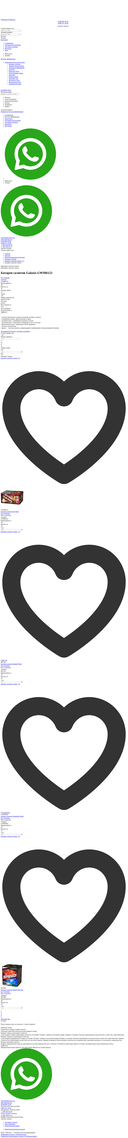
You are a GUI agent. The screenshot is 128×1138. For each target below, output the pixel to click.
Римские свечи (14, 71)
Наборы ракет (13, 77)
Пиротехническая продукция (15, 62)
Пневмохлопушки (15, 84)
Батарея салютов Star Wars (10, 511)
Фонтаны (12, 75)
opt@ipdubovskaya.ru (8, 238)
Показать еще (5, 1019)
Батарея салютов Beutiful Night (11, 664)
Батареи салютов (14, 64)
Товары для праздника (16, 66)
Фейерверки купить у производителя (13, 1134)
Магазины (8, 126)
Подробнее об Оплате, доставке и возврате (15, 331)
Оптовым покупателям (12, 45)
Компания (4, 40)
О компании (9, 43)
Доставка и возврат (11, 47)
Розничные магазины (12, 1126)
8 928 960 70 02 (63, 21)
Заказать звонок (63, 26)
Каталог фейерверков (8, 59)
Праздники (8, 119)
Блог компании (10, 1124)
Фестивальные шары (16, 73)
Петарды (12, 69)
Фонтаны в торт (14, 80)
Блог (6, 50)
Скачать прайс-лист (7, 28)
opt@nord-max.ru (6, 239)
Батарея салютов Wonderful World (12, 816)
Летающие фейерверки (16, 68)
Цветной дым (13, 78)
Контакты (8, 48)
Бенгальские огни (15, 82)
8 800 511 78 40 (63, 23)
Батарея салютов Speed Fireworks (12, 990)
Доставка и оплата (11, 1122)
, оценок (5, 278)
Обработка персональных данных (12, 1136)
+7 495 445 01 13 (6, 247)
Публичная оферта (30, 1136)
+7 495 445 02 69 (6, 245)
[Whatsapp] (30, 179)
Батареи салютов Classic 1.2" (10, 358)
